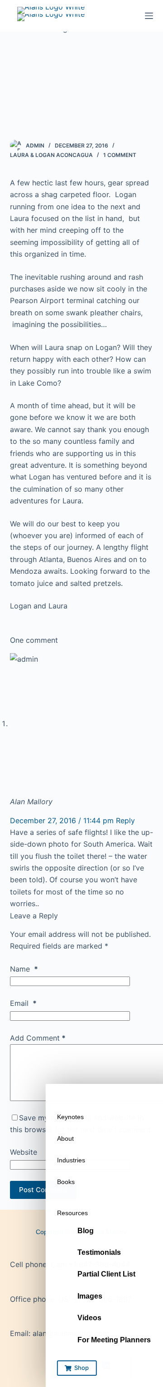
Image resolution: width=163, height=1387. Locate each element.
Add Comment (38, 1037)
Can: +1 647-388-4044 (90, 1264)
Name (24, 968)
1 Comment (119, 155)
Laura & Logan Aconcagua (51, 155)
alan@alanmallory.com (71, 1333)
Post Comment (43, 1189)
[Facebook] (57, 1365)
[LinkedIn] (106, 1365)
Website (23, 1152)
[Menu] (149, 16)
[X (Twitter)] (73, 1365)
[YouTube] (89, 1365)
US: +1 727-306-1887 (95, 1299)
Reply (125, 820)
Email (23, 1003)
